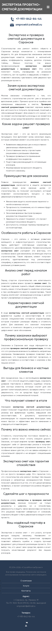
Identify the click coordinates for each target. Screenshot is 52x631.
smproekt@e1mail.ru (26, 606)
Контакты (26, 591)
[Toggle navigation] (48, 7)
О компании (26, 580)
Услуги (26, 586)
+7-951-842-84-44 (26, 616)
